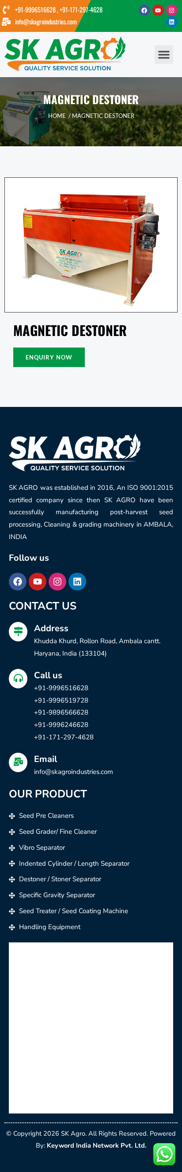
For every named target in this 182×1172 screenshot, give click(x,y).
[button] (164, 54)
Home (57, 115)
